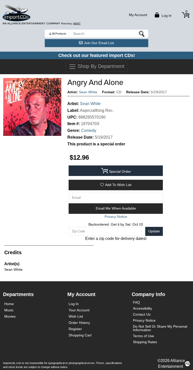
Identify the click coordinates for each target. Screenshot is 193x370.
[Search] (142, 34)
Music (9, 310)
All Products (59, 33)
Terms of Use (143, 336)
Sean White (88, 92)
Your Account (79, 310)
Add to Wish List (118, 185)
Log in (166, 16)
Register (75, 329)
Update (154, 231)
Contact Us (142, 314)
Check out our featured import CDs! (96, 55)
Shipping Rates (145, 342)
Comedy (88, 130)
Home (9, 304)
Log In (74, 304)
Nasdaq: (71, 23)
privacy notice (116, 217)
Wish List (76, 316)
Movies (10, 316)
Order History (79, 323)
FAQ (136, 302)
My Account (138, 15)
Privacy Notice (144, 320)
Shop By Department (100, 66)
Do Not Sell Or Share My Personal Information (160, 328)
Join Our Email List (99, 43)
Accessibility (142, 308)
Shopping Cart (80, 335)
